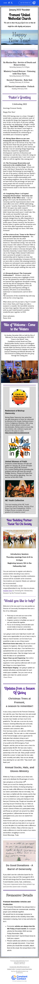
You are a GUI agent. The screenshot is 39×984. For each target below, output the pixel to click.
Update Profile (11, 969)
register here (7, 591)
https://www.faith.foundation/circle (17, 433)
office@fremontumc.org (21, 971)
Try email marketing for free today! (19, 981)
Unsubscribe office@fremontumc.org (19, 967)
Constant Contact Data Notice (24, 969)
